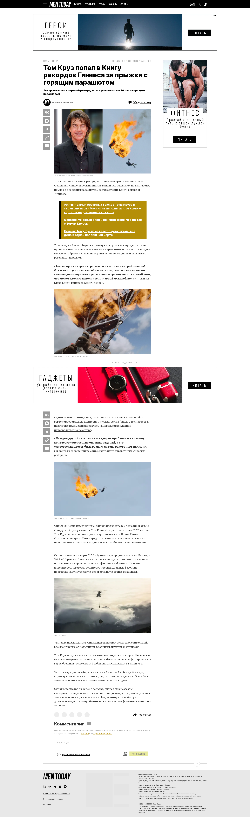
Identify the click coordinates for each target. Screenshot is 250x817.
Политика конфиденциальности (56, 794)
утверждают (69, 701)
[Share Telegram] (46, 129)
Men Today (60, 4)
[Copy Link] (46, 137)
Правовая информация (53, 799)
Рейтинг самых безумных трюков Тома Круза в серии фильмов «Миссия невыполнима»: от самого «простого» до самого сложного (102, 208)
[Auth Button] (205, 4)
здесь (123, 680)
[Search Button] (199, 4)
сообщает (105, 190)
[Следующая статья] (125, 763)
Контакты (47, 804)
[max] (65, 786)
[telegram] (55, 786)
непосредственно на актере (72, 430)
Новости (55, 61)
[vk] (49, 786)
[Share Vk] (46, 112)
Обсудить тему (142, 102)
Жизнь (46, 61)
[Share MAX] (46, 120)
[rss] (44, 786)
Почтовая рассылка (192, 4)
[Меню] (45, 4)
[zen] (60, 786)
